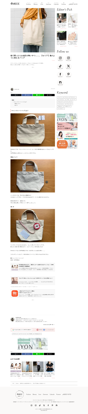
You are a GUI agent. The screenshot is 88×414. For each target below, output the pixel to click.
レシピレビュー (61, 99)
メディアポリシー (20, 401)
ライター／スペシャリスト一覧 (46, 401)
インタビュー (61, 108)
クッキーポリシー (37, 401)
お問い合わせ (45, 400)
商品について (17, 103)
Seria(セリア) (38, 333)
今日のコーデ (67, 106)
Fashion (28, 394)
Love (39, 394)
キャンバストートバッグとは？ (20, 101)
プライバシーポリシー (29, 401)
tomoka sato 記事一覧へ (48, 324)
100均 (31, 333)
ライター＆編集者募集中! (69, 401)
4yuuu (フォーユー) (60, 401)
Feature (58, 394)
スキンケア (61, 101)
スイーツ (60, 97)
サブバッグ (16, 333)
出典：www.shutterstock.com (49, 53)
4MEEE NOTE (66, 394)
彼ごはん (60, 106)
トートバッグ (23, 333)
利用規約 (14, 401)
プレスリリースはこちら (37, 400)
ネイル (66, 97)
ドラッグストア (69, 101)
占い (68, 99)
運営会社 (54, 401)
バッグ (74, 99)
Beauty (35, 394)
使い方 (16, 105)
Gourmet (45, 394)
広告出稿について (51, 400)
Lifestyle (52, 394)
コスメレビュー (61, 104)
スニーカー (70, 104)
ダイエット (73, 97)
